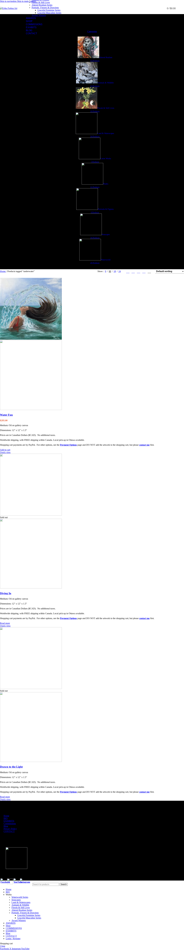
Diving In (5, 593)
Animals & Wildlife (20, 905)
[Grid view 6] (138, 271)
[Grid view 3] (144, 271)
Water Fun (6, 414)
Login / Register (13, 938)
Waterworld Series (20, 897)
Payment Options (68, 445)
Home (3, 271)
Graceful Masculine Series (49, 13)
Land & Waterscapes (21, 902)
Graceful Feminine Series (48, 10)
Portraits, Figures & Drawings (45, 7)
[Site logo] (8, 8)
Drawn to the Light (11, 766)
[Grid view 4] (149, 271)
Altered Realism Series (42, 5)
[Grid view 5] (133, 271)
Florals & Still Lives (41, 2)
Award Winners (39, 15)
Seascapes (16, 900)
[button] (5, 450)
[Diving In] (31, 515)
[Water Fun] (31, 339)
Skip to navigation (8, 1)
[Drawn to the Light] (31, 688)
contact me (144, 445)
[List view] (127, 271)
